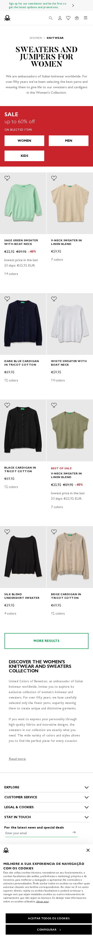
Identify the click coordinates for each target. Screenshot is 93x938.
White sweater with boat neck (69, 362)
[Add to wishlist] (7, 178)
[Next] (73, 5)
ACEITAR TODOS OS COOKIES (49, 918)
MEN (68, 141)
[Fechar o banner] (88, 850)
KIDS (24, 156)
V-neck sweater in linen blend (66, 242)
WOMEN (24, 141)
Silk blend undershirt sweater (21, 595)
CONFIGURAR (46, 929)
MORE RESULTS (46, 641)
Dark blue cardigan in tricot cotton (21, 362)
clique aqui (42, 901)
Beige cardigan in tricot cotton (66, 595)
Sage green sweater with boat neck (21, 242)
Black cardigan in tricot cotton (20, 469)
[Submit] (74, 832)
